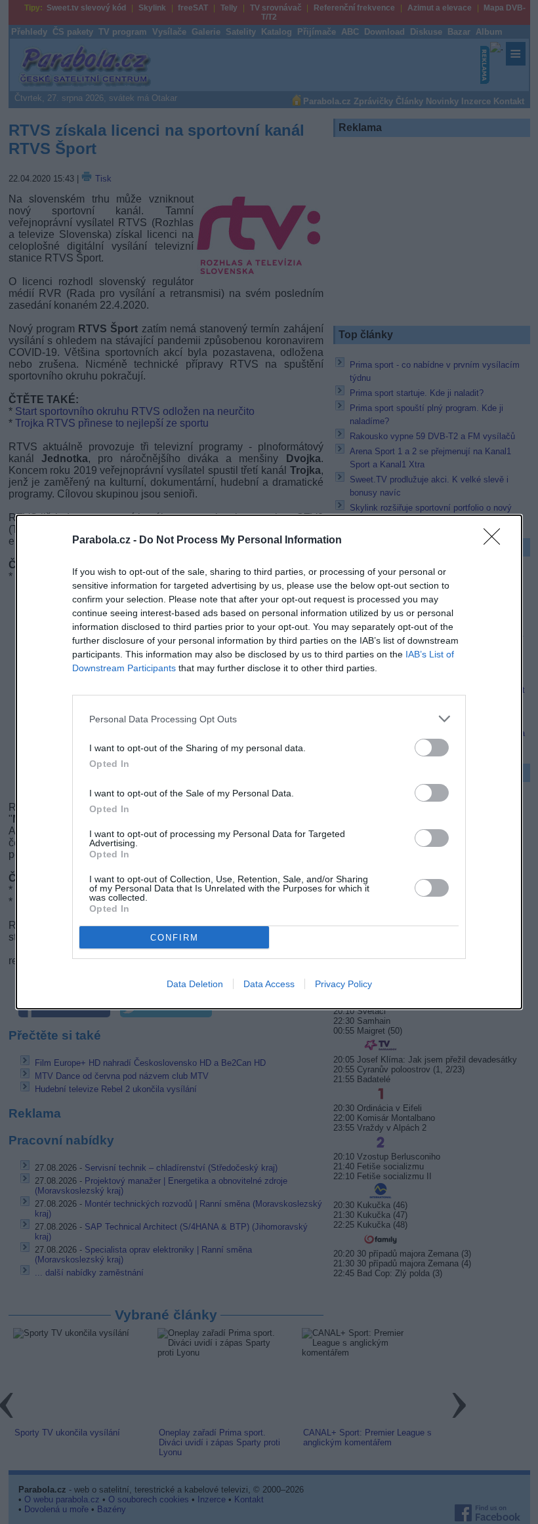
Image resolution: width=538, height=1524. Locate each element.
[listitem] (269, 719)
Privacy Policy (343, 984)
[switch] (432, 747)
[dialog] (269, 762)
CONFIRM (174, 938)
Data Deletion (195, 984)
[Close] (496, 540)
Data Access (269, 984)
